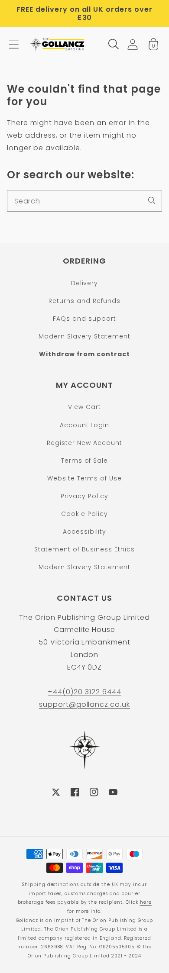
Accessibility (84, 531)
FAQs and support (84, 318)
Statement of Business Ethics (84, 549)
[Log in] (132, 44)
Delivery (84, 283)
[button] (14, 44)
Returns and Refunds (84, 300)
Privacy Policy (84, 496)
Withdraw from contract (84, 354)
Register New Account (84, 442)
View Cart (84, 407)
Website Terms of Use (84, 478)
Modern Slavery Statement (84, 336)
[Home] (58, 44)
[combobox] (84, 200)
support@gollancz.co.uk (84, 704)
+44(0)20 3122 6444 (84, 692)
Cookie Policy (84, 513)
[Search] (151, 200)
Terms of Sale (84, 460)
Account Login (84, 425)
